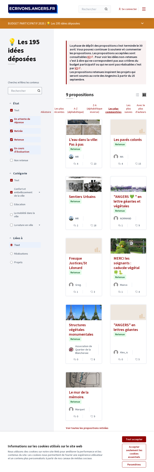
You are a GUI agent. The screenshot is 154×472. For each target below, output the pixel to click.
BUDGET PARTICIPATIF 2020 (26, 23)
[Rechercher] (106, 9)
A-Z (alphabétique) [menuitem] (75, 110)
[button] (14, 103)
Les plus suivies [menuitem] (128, 108)
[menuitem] (25, 90)
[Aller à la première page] (33, 9)
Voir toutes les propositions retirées (87, 428)
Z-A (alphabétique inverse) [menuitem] (94, 108)
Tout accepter (134, 439)
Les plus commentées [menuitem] (113, 110)
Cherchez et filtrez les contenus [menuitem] (23, 82)
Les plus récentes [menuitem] (59, 110)
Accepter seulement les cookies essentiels (134, 452)
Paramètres (134, 464)
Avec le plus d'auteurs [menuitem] (140, 108)
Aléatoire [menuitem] (46, 112)
